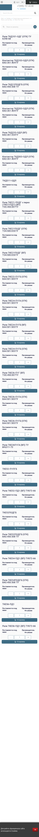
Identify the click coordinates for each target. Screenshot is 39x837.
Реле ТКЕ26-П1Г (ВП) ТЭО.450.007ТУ (13, 374)
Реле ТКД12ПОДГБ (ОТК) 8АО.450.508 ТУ (15, 85)
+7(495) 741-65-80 (25, 6)
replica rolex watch (19, 648)
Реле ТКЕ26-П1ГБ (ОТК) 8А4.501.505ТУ (14, 422)
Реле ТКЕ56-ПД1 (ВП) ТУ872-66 (19, 626)
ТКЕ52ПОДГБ (9, 512)
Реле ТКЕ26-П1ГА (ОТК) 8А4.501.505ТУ (14, 398)
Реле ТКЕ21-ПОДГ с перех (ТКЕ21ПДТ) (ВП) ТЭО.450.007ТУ (16, 204)
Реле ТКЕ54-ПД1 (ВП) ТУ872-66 (19, 558)
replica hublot (19, 653)
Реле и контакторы (6, 20)
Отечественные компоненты (21, 18)
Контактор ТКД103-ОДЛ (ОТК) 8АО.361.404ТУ (18, 61)
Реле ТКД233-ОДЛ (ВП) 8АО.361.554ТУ (14, 133)
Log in (17, 2)
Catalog (8, 18)
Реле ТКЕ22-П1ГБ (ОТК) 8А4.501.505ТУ (14, 277)
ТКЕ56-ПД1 (8, 604)
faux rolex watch (19, 658)
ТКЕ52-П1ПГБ (9, 469)
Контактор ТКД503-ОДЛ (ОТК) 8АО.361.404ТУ (18, 157)
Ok (35, 830)
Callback (23, 8)
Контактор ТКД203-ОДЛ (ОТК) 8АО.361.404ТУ (18, 109)
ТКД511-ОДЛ (9, 180)
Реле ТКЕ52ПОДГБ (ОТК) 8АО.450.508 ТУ (15, 535)
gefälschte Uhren (19, 650)
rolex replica (19, 655)
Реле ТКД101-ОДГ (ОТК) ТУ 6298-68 (16, 37)
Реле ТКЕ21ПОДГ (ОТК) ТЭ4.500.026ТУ (14, 229)
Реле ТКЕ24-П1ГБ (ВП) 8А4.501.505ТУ (14, 326)
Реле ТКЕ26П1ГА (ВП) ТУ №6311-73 (15, 446)
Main (2, 18)
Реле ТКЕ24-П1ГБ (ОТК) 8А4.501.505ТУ (14, 350)
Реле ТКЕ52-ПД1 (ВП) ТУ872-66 (19, 490)
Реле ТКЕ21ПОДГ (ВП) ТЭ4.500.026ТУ (14, 254)
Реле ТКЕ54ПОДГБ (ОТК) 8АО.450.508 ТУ (15, 581)
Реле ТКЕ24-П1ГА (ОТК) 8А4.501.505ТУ (14, 302)
